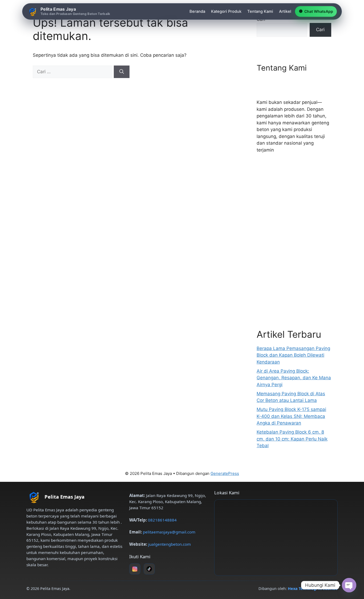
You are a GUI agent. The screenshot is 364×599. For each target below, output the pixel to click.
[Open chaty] (349, 585)
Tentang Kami (260, 11)
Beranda (197, 11)
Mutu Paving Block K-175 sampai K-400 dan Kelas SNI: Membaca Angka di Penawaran (291, 416)
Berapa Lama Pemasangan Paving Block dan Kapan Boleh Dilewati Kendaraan (293, 355)
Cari (320, 29)
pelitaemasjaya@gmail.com (169, 532)
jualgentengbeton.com (169, 544)
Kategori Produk (226, 11)
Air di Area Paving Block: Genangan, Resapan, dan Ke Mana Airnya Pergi (294, 377)
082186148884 (162, 520)
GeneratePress (225, 473)
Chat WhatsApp (316, 11)
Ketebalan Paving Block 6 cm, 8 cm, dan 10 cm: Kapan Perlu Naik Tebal (292, 438)
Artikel (285, 11)
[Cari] (122, 72)
